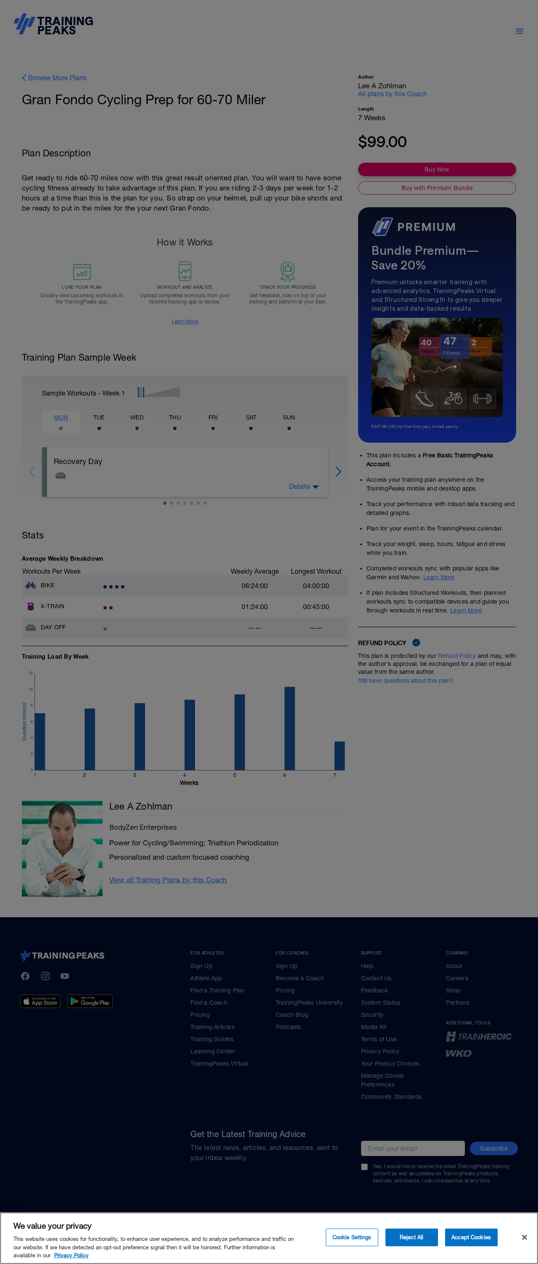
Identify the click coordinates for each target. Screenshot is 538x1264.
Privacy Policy (71, 1255)
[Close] (524, 1237)
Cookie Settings (352, 1237)
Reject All (411, 1237)
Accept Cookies (471, 1237)
